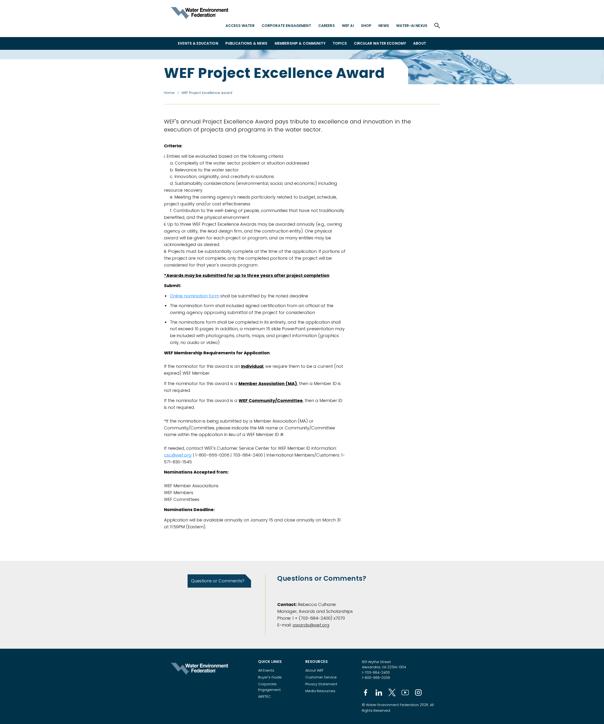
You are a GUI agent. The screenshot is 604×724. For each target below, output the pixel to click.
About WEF (314, 670)
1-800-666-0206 (376, 677)
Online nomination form (194, 296)
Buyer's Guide (270, 677)
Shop (366, 25)
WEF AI (348, 25)
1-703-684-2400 (376, 672)
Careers (326, 25)
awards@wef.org (311, 625)
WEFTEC (264, 696)
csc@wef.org (178, 455)
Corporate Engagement (286, 25)
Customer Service (321, 677)
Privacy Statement (321, 684)
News (383, 25)
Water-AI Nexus (411, 25)
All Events (266, 670)
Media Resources (320, 690)
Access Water (240, 25)
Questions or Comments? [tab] (217, 581)
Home (169, 92)
